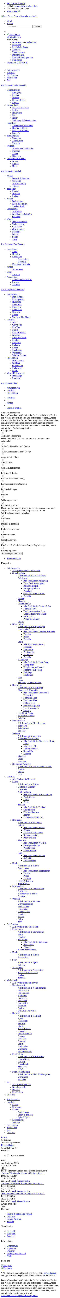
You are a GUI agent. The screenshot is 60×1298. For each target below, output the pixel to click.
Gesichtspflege (13, 90)
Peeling (15, 95)
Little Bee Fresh (19, 337)
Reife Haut (28, 616)
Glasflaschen (29, 810)
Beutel (26, 802)
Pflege (26, 876)
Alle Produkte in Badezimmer (36, 871)
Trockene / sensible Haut (34, 611)
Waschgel (27, 591)
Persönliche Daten (20, 47)
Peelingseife (28, 652)
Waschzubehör (29, 850)
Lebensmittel (12, 209)
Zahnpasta (16, 138)
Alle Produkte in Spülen (34, 855)
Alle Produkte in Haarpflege (30, 687)
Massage (16, 151)
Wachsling (16, 353)
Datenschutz (12, 1246)
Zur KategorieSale (9, 383)
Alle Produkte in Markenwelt (25, 983)
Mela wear (17, 368)
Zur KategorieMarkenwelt (12, 289)
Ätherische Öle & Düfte (22, 148)
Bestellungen (18, 55)
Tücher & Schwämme (33, 832)
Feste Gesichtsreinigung (34, 583)
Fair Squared (18, 299)
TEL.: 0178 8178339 (16, 3)
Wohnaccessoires (19, 221)
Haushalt (11, 319)
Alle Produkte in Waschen (34, 843)
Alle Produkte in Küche (28, 784)
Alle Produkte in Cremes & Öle (37, 606)
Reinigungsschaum (31, 588)
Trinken (15, 186)
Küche (10, 176)
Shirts (14, 251)
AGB (9, 1256)
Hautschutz (28, 675)
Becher (26, 815)
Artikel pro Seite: (8, 1165)
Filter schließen (8, 1145)
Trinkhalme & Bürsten (33, 817)
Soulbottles (17, 350)
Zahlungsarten (18, 52)
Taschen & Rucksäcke (22, 279)
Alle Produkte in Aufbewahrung (37, 794)
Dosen (26, 799)
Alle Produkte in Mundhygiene (31, 723)
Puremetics (17, 309)
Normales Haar (30, 698)
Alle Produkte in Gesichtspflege (32, 575)
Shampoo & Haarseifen (22, 125)
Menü (9, 21)
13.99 (8, 1163)
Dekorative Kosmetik (16, 158)
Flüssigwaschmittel (31, 845)
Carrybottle (17, 325)
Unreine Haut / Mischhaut (34, 614)
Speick (15, 314)
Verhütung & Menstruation (24, 120)
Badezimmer (17, 201)
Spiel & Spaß (18, 206)
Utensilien (16, 181)
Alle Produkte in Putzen (34, 827)
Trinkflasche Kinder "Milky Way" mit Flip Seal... (23, 1193)
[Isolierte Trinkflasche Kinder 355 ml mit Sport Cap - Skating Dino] (1, 1173)
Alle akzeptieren (17, 1295)
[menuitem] (33, 21)
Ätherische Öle (30, 746)
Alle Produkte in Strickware (35, 942)
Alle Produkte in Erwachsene (31, 932)
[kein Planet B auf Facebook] (6, 1268)
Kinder (10, 198)
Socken (15, 282)
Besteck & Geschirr (21, 178)
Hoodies (16, 254)
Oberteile (22, 262)
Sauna (15, 153)
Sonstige (27, 710)
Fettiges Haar (29, 703)
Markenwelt (12, 980)
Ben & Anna (17, 297)
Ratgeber (11, 1236)
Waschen (16, 193)
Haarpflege (11, 123)
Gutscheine (17, 226)
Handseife (27, 647)
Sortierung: (6, 1140)
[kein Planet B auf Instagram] (6, 1265)
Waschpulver (29, 848)
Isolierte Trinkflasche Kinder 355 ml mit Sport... (23, 1173)
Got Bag (16, 363)
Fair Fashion (12, 358)
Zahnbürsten (17, 141)
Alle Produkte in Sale (21, 1084)
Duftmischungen (30, 748)
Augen (15, 161)
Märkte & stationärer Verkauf (19, 1214)
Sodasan (16, 345)
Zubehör (16, 133)
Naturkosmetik (13, 294)
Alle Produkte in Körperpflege (31, 626)
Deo (14, 115)
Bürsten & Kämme (20, 130)
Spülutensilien (29, 860)
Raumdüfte (28, 751)
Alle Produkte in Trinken (34, 807)
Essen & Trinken (19, 204)
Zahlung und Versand (16, 1253)
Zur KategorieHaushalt (11, 171)
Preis (3, 1160)
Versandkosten (50, 1273)
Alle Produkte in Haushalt (23, 779)
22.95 (16, 1163)
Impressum (11, 1248)
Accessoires (23, 259)
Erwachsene (12, 249)
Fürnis (15, 330)
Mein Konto (12, 11)
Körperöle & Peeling (32, 670)
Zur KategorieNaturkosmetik (14, 85)
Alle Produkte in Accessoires (30, 970)
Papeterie (16, 232)
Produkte (16, 378)
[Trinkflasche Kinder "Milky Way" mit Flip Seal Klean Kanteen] (1, 1193)
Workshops (17, 375)
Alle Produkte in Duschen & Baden (39, 631)
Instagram (11, 1233)
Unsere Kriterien (14, 1219)
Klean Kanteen (19, 332)
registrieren (31, 42)
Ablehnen (5, 1295)
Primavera (16, 307)
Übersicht (16, 44)
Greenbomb (17, 365)
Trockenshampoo (31, 708)
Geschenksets (18, 229)
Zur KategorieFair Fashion (13, 244)
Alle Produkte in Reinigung (35, 581)
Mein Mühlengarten (15, 373)
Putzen (15, 191)
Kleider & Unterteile (21, 264)
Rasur (14, 118)
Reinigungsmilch (30, 586)
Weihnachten (18, 224)
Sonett (15, 347)
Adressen (16, 49)
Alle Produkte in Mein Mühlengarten (34, 1074)
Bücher (15, 234)
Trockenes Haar (30, 700)
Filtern (4, 1137)
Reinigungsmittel (30, 835)
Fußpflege (27, 672)
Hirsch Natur (18, 360)
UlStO (15, 370)
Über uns (11, 1094)
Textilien (16, 284)
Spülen (15, 196)
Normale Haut (29, 609)
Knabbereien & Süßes (22, 214)
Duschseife (28, 649)
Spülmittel (27, 858)
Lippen (15, 102)
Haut (14, 166)
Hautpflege (17, 113)
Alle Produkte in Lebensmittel (31, 888)
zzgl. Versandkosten (21, 1181)
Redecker (16, 342)
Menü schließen (14, 37)
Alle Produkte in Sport (28, 962)
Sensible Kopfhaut (31, 705)
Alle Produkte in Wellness (29, 736)
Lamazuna (16, 304)
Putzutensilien (29, 837)
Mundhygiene (13, 135)
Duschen (27, 634)
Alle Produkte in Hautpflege (35, 662)
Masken (15, 97)
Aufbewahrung (19, 183)
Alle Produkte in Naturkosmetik (26, 570)
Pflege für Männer (31, 619)
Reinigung (16, 92)
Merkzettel (17, 60)
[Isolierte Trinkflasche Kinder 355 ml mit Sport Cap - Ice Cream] (1, 1183)
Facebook (11, 1231)
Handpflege (28, 664)
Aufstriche (16, 211)
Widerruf (11, 1251)
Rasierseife (28, 654)
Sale (8, 1082)
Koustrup (16, 335)
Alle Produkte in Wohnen (29, 901)
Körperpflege (12, 105)
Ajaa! (14, 322)
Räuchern (16, 156)
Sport (9, 272)
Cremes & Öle (18, 100)
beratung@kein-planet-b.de (26, 6)
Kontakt (10, 1221)
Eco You (16, 327)
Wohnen (10, 219)
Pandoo (15, 340)
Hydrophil (16, 302)
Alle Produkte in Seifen (33, 644)
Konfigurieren (31, 1295)
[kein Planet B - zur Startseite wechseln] (19, 16)
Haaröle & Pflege (20, 128)
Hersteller (5, 1150)
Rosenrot (16, 312)
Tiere (14, 239)
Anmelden (17, 42)
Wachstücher (29, 797)
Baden (26, 637)
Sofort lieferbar (8, 1148)
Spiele (15, 237)
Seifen (15, 110)
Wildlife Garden (19, 355)
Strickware (17, 256)
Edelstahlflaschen (31, 812)
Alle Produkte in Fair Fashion (25, 927)
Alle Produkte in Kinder (28, 865)
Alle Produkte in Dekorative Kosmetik (35, 766)
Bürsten (26, 830)
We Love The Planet (21, 317)
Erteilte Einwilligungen (22, 57)
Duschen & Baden (20, 107)
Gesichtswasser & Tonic (34, 593)
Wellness (11, 146)
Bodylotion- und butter (33, 667)
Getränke (16, 216)
